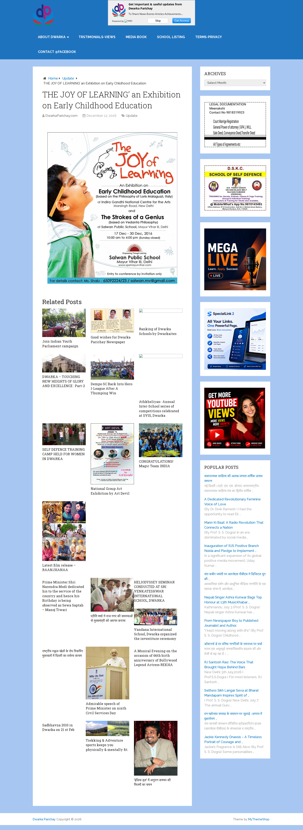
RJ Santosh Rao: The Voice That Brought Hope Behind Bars (228, 664)
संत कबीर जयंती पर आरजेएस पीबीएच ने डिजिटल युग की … (234, 576)
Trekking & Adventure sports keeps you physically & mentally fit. (107, 745)
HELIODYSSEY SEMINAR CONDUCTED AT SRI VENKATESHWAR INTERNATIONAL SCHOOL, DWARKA (154, 591)
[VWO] (128, 21)
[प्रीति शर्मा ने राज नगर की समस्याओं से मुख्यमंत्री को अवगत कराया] (112, 595)
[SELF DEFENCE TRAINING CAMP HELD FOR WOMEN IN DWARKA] (64, 434)
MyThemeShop (258, 819)
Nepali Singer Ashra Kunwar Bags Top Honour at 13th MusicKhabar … (233, 599)
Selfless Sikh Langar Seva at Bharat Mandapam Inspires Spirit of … (231, 692)
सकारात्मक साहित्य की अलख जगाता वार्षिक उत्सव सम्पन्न (233, 478)
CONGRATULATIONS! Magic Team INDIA (156, 463)
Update (68, 78)
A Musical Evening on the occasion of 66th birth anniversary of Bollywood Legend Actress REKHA (155, 658)
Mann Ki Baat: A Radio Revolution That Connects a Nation (233, 525)
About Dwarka (52, 37)
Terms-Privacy (208, 37)
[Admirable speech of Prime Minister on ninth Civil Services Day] (107, 673)
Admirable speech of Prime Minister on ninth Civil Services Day (106, 708)
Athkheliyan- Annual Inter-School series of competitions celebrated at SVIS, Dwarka (159, 408)
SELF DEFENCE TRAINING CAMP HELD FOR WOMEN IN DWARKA (63, 454)
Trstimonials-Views (97, 37)
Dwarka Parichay (44, 819)
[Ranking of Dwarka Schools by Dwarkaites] (160, 317)
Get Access (181, 20)
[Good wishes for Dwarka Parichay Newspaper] (112, 321)
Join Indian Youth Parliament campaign (60, 343)
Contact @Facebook (57, 52)
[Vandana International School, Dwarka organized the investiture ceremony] (155, 617)
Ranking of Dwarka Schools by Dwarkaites (157, 331)
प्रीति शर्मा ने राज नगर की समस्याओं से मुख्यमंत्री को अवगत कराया (112, 618)
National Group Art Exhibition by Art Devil (110, 490)
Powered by (118, 21)
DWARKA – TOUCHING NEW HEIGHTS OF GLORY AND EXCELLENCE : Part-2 (63, 381)
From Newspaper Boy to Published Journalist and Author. (231, 623)
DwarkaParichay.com (61, 116)
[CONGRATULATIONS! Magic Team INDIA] (160, 440)
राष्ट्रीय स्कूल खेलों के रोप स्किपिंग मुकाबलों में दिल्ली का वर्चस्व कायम (62, 653)
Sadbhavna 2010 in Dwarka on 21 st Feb (58, 727)
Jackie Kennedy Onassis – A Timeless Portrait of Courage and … (233, 739)
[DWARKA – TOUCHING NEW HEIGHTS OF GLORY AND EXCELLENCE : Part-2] (64, 363)
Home (53, 78)
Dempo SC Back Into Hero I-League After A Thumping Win (111, 388)
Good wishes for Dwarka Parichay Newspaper (110, 339)
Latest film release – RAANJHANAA (59, 567)
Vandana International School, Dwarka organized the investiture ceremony (155, 634)
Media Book (136, 37)
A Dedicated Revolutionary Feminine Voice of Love (232, 501)
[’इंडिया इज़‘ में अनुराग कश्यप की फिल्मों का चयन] (155, 748)
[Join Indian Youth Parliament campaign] (64, 323)
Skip (158, 20)
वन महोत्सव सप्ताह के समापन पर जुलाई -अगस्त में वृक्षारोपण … (233, 716)
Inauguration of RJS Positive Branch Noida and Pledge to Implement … (231, 548)
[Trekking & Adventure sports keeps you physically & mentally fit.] (107, 728)
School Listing (171, 37)
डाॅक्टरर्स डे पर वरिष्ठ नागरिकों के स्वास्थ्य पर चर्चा (233, 644)
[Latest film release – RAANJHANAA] (64, 531)
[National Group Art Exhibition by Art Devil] (112, 453)
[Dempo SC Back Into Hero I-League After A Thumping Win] (112, 367)
